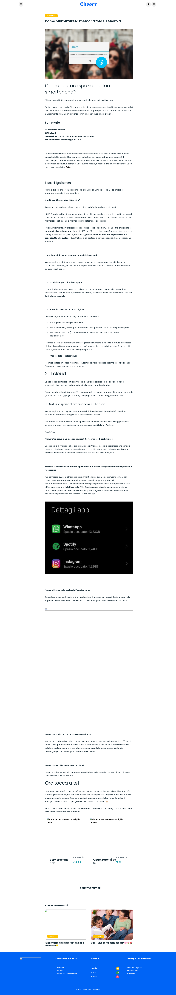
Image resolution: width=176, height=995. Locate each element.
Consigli (51, 16)
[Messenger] (91, 893)
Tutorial (94, 977)
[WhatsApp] (89, 893)
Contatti (59, 971)
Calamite (131, 974)
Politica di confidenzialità (66, 974)
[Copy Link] (93, 893)
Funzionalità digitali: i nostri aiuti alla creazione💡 (64, 944)
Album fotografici (134, 968)
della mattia (96, 990)
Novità (93, 972)
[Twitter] (87, 893)
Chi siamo (60, 968)
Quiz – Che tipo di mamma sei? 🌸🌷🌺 (111, 942)
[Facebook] (85, 893)
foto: (68, 167)
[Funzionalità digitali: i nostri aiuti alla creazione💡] (66, 925)
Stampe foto (132, 971)
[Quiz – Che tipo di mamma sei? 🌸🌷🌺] (112, 925)
